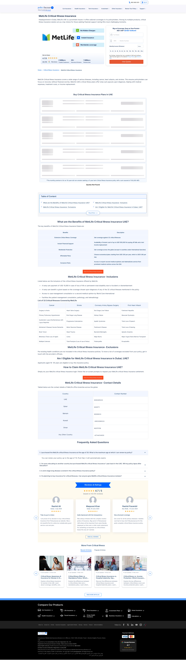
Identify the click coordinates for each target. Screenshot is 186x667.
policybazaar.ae (77, 651)
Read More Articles (93, 594)
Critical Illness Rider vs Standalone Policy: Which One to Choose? (77, 577)
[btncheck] (132, 103)
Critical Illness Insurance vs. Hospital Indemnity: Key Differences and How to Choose (106, 577)
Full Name (116, 34)
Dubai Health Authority (44, 645)
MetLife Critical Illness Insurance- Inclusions (111, 203)
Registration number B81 (60, 647)
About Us (40, 624)
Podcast (91, 624)
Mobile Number (124, 40)
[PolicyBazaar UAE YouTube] (136, 625)
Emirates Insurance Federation (45, 647)
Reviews (85, 624)
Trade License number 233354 (68, 643)
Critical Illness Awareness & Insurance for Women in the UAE (51, 577)
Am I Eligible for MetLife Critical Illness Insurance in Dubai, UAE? (119, 207)
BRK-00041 (77, 645)
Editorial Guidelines (98, 624)
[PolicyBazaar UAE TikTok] (145, 625)
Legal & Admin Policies (72, 624)
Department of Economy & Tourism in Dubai (49, 643)
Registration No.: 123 (65, 642)
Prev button (36, 518)
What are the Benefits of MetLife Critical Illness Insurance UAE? (66, 203)
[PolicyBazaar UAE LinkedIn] (132, 625)
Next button (150, 518)
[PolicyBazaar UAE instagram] (141, 625)
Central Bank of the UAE (53, 642)
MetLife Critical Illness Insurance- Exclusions (59, 207)
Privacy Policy (131, 56)
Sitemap (80, 624)
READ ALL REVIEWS (93, 537)
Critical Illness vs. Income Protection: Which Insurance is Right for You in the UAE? (134, 577)
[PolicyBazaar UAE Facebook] (124, 625)
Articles (52, 624)
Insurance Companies (61, 624)
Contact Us (46, 624)
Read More (92, 213)
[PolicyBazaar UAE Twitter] (128, 625)
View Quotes (126, 62)
